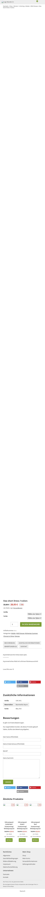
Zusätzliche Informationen (29, 643)
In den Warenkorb (31, 624)
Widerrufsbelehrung (9, 861)
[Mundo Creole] (7, 2)
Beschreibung (9, 643)
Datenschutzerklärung (10, 867)
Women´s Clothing (19, 6)
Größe (5, 612)
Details (9, 840)
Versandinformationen (29, 861)
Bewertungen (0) (10, 646)
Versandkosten (17, 608)
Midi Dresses (34, 6)
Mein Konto (26, 858)
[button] (10, 682)
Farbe (5, 616)
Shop (11, 6)
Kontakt (24, 646)
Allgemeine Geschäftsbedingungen (10, 857)
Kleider (27, 6)
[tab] (9, 643)
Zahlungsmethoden (28, 864)
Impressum (6, 864)
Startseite (5, 6)
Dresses (17, 636)
